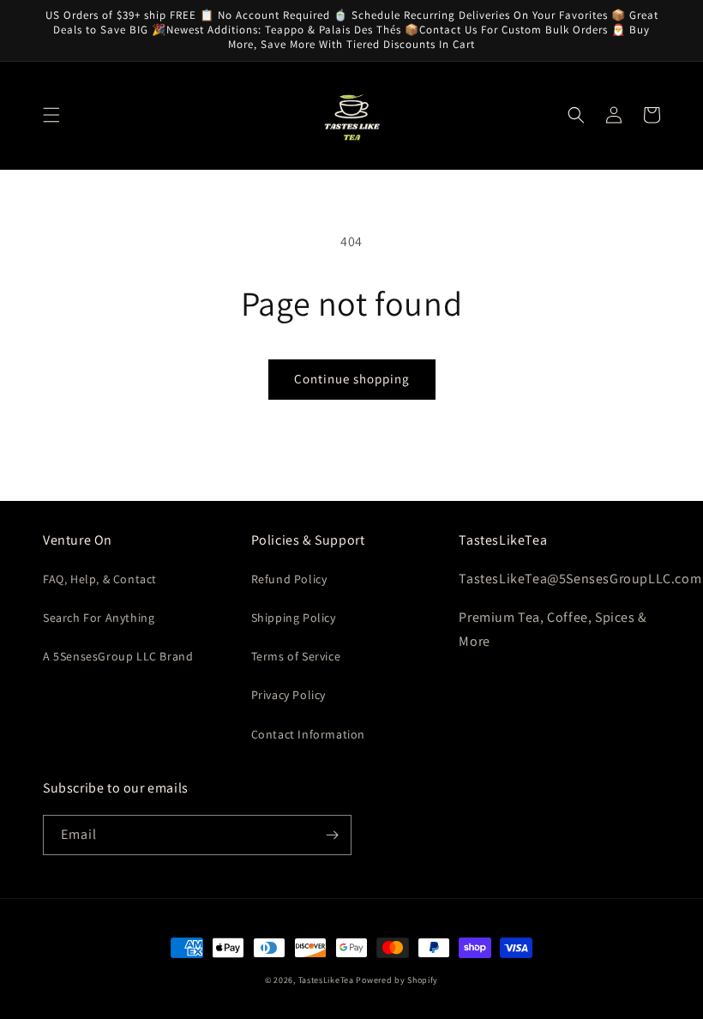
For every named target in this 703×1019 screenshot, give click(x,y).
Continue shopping (352, 379)
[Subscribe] (332, 835)
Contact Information (308, 734)
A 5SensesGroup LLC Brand (118, 656)
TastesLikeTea (326, 980)
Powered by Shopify (397, 980)
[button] (51, 115)
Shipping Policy (293, 617)
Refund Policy (289, 579)
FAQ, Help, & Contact (100, 579)
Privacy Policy (288, 694)
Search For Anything (98, 617)
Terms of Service (296, 656)
